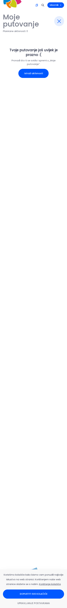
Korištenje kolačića (50, 584)
